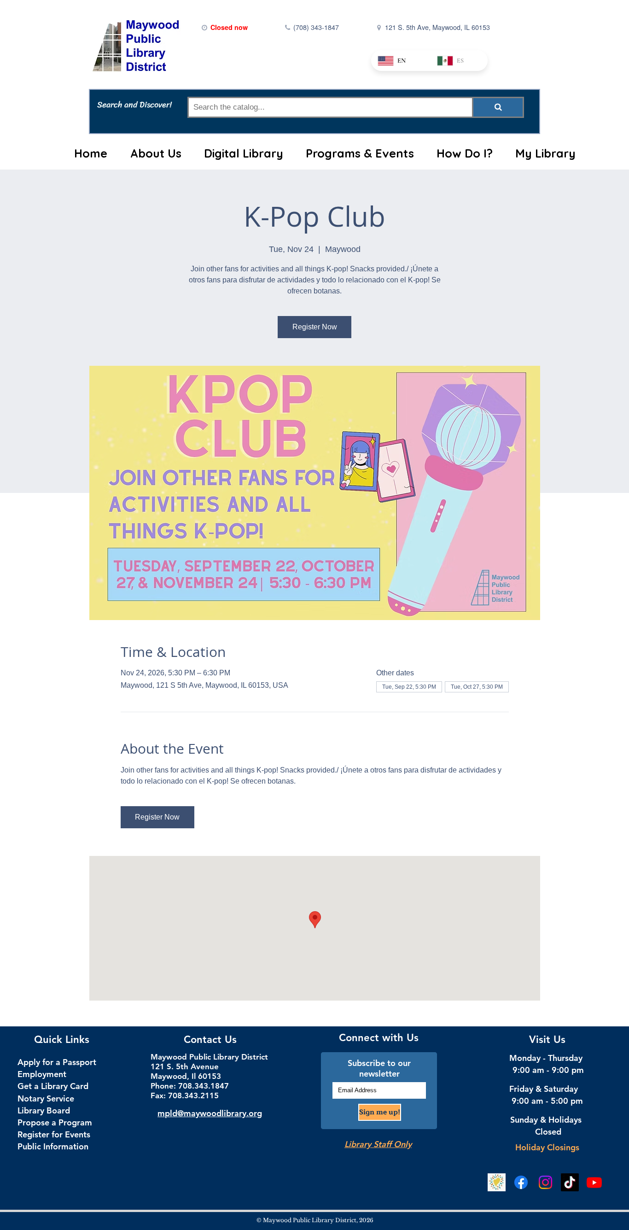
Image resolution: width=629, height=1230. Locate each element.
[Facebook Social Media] (521, 1182)
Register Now (314, 327)
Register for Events (53, 1134)
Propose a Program (54, 1122)
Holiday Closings (547, 1147)
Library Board (43, 1110)
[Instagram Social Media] (545, 1182)
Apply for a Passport (56, 1062)
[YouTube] (594, 1182)
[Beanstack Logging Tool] (497, 1182)
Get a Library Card (52, 1086)
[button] (155, 153)
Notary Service (45, 1098)
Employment (41, 1074)
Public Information (52, 1146)
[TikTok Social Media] (570, 1182)
